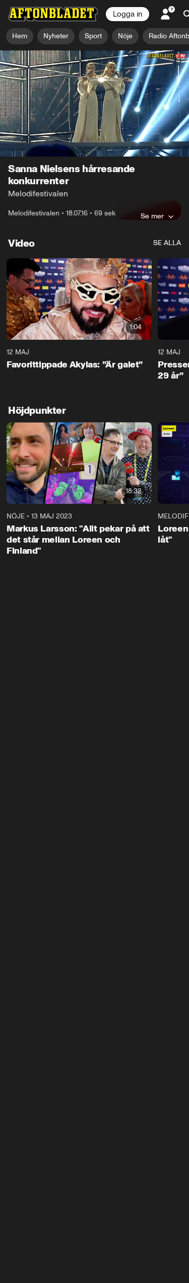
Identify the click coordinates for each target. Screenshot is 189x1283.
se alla (167, 243)
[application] (94, 103)
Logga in (127, 14)
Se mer (152, 216)
